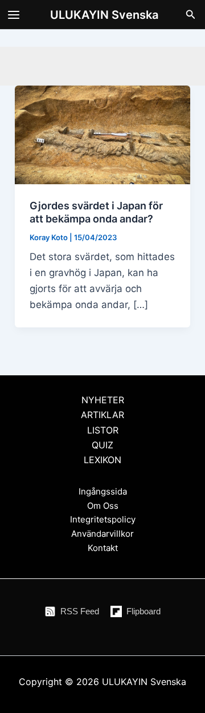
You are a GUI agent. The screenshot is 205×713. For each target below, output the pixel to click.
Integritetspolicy (103, 519)
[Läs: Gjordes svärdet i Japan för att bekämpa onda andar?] (102, 134)
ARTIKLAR (102, 414)
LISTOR (102, 430)
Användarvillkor (102, 533)
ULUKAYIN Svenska (104, 15)
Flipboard (143, 611)
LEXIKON (102, 459)
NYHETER (102, 400)
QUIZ (102, 445)
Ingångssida (103, 491)
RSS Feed (79, 611)
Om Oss (102, 505)
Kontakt (103, 547)
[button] (191, 14)
